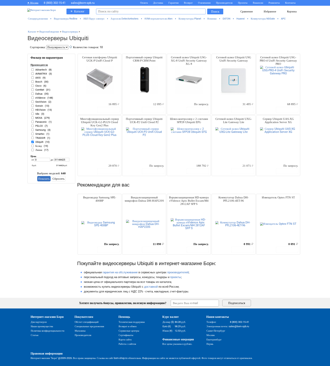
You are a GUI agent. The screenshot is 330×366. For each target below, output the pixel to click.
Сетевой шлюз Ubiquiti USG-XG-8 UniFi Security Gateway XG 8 (189, 60)
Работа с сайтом (127, 343)
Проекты (242, 2)
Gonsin (39, 105)
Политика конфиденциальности (47, 330)
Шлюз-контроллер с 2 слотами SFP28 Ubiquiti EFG (189, 120)
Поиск (215, 11)
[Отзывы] (87, 103)
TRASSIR (40, 137)
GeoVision (40, 101)
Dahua (38, 93)
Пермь (209, 343)
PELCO (39, 125)
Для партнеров (39, 322)
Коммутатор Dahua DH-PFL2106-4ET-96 (233, 199)
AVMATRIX (41, 73)
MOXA (38, 117)
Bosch (38, 81)
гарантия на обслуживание (120, 272)
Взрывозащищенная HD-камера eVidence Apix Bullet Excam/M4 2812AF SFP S (189, 200)
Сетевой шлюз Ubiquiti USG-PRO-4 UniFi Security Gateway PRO (278, 60)
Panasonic (41, 121)
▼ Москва (32, 2)
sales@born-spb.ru (83, 3)
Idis (37, 113)
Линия (38, 150)
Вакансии (258, 2)
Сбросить (59, 178)
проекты (175, 277)
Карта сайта (125, 339)
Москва (210, 335)
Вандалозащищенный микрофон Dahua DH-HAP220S (144, 199)
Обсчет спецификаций (87, 322)
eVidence (40, 97)
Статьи (34, 335)
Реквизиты (274, 2)
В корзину (110, 109)
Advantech (41, 69)
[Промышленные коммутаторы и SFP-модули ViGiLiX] (165, 25)
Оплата (144, 2)
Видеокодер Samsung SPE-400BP (99, 199)
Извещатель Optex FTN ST (278, 197)
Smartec (39, 133)
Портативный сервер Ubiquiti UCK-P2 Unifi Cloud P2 (144, 120)
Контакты (290, 2)
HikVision (40, 109)
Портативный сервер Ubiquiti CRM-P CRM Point (144, 59)
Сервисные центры (129, 330)
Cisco (38, 85)
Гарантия (173, 2)
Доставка (158, 2)
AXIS (38, 77)
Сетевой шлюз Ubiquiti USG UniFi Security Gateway (233, 59)
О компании (204, 2)
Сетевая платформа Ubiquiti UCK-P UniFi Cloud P (99, 59)
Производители (224, 2)
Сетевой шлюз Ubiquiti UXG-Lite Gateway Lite (233, 120)
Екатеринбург (214, 339)
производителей (178, 272)
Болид (38, 145)
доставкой (151, 286)
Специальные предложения (89, 326)
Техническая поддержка (132, 322)
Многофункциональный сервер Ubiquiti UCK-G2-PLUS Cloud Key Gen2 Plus (99, 122)
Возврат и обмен (128, 326)
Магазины (80, 330)
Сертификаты (126, 335)
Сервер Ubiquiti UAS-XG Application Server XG (278, 120)
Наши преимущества (42, 326)
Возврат (188, 2)
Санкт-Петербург (215, 330)
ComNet (39, 89)
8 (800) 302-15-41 (55, 3)
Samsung (40, 129)
